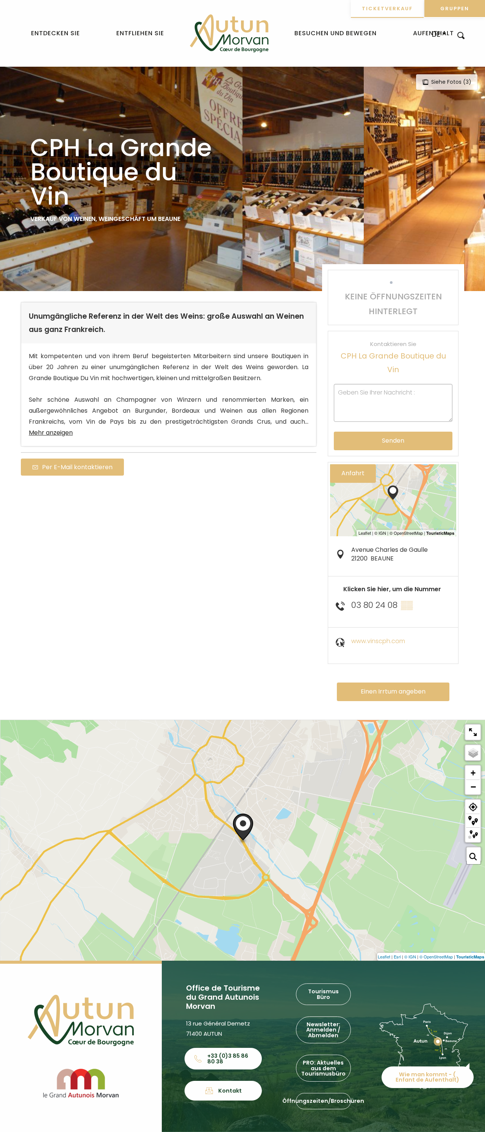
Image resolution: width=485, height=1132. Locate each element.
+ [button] (473, 773)
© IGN (410, 957)
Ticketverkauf (387, 8)
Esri (397, 957)
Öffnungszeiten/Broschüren (323, 1101)
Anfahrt (353, 473)
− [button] (473, 786)
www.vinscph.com (378, 641)
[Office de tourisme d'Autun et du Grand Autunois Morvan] (229, 33)
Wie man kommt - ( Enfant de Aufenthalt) (427, 1077)
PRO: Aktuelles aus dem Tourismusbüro (323, 1068)
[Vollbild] (473, 732)
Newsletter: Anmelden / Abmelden (323, 1030)
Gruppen (454, 8)
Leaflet (384, 957)
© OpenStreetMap (436, 957)
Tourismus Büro (323, 994)
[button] (461, 35)
